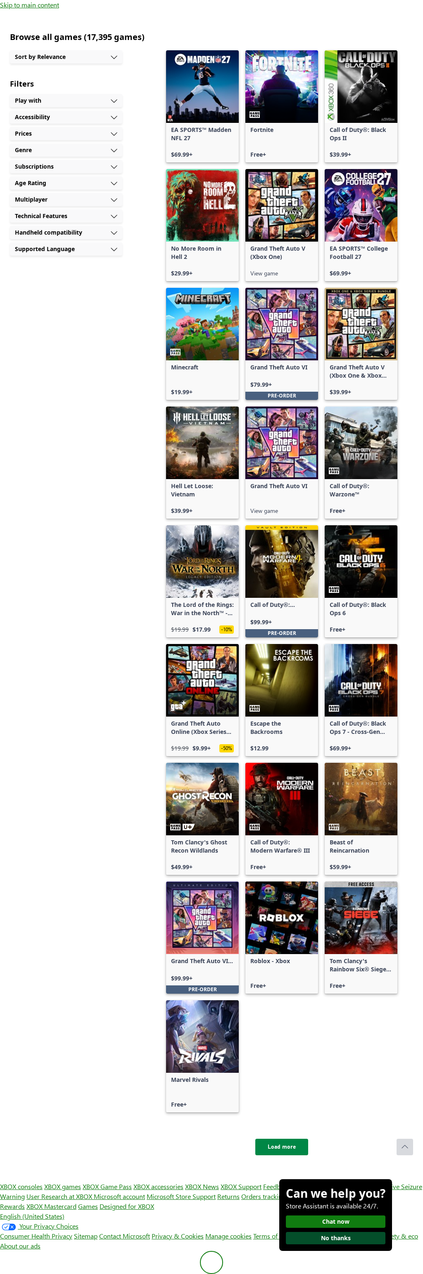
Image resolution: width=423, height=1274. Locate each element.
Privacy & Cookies (178, 1236)
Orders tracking (263, 1196)
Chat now (335, 1221)
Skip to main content (29, 4)
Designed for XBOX (127, 1206)
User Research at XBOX (60, 1196)
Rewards (12, 1206)
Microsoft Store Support (181, 1196)
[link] (202, 106)
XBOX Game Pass (107, 1186)
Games (88, 1206)
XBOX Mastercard (51, 1206)
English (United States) (32, 1216)
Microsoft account (119, 1196)
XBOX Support (241, 1186)
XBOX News (202, 1186)
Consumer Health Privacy (36, 1236)
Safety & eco (400, 1236)
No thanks (336, 1238)
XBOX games (62, 1186)
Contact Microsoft (124, 1236)
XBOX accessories (158, 1186)
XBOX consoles (21, 1186)
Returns (228, 1196)
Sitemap (85, 1236)
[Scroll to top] (405, 1147)
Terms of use (271, 1236)
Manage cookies (228, 1236)
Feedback (276, 1186)
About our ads (20, 1245)
